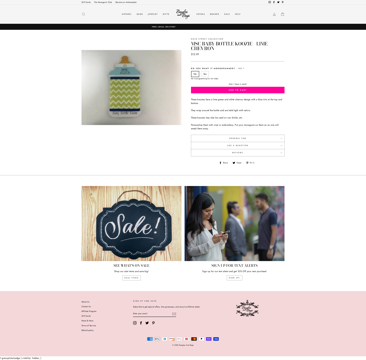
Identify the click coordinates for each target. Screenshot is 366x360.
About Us (85, 301)
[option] (183, 26)
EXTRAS (201, 14)
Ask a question (237, 145)
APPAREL (127, 14)
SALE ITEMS (131, 278)
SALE (227, 14)
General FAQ (237, 138)
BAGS (140, 14)
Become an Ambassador (126, 2)
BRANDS (214, 14)
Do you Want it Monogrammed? (216, 68)
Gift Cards (86, 2)
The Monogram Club (103, 2)
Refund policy (87, 330)
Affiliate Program (89, 311)
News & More (87, 320)
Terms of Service (88, 325)
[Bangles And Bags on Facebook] (141, 323)
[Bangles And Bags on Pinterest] (153, 323)
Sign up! (234, 278)
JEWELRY (153, 14)
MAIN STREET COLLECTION (207, 39)
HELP (238, 14)
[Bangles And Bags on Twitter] (147, 323)
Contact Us (86, 306)
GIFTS (166, 14)
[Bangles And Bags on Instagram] (135, 323)
